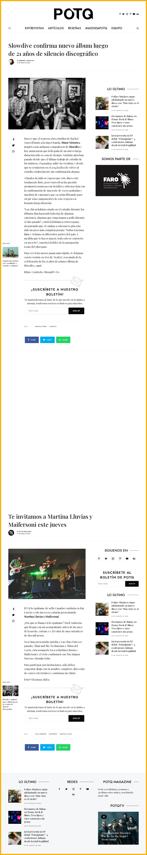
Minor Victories (41, 326)
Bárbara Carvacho (26, 61)
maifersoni (53, 734)
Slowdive (53, 326)
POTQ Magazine (25, 531)
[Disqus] (73, 387)
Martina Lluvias (66, 734)
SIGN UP (76, 311)
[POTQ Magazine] (73, 14)
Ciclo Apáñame (40, 734)
